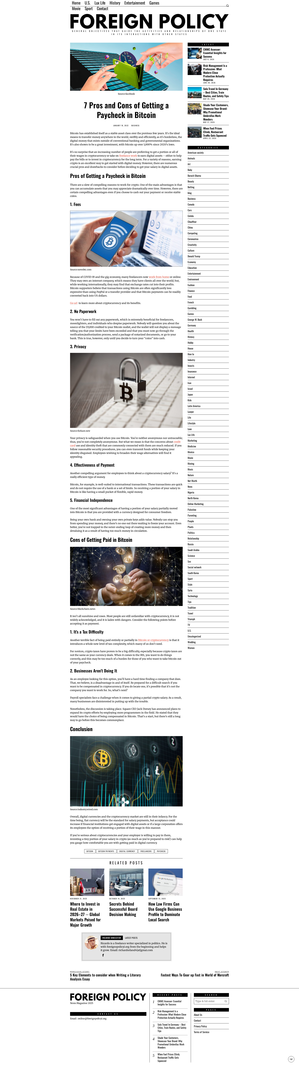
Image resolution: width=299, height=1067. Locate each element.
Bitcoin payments (106, 851)
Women (191, 648)
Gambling (192, 308)
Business (135, 125)
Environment (193, 279)
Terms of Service (201, 1032)
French (191, 302)
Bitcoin (90, 851)
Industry (191, 360)
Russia (191, 544)
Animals (191, 158)
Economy (192, 262)
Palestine (192, 509)
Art (189, 164)
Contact (197, 1020)
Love (190, 429)
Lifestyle (191, 423)
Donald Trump (194, 256)
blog (190, 193)
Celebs (191, 216)
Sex (189, 561)
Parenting (192, 515)
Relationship (193, 538)
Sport (190, 579)
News (190, 486)
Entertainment (194, 273)
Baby (190, 170)
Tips (189, 602)
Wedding (192, 642)
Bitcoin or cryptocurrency (153, 640)
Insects (191, 365)
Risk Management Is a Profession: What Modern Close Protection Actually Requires (215, 73)
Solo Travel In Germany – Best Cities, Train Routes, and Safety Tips (216, 92)
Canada (191, 204)
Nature (191, 475)
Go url (73, 303)
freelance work (128, 155)
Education (192, 268)
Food (190, 296)
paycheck (161, 851)
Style (190, 584)
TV (189, 625)
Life (189, 417)
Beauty (191, 181)
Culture (191, 250)
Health (191, 331)
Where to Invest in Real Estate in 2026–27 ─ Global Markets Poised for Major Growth (85, 914)
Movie (190, 458)
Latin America (194, 406)
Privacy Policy (200, 1026)
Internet (191, 377)
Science (191, 556)
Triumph (191, 619)
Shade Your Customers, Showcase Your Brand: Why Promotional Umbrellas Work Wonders (215, 112)
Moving (191, 463)
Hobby (190, 342)
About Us (198, 1015)
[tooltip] (103, 955)
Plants (190, 527)
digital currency (127, 851)
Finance (191, 291)
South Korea (193, 573)
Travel (190, 613)
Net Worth (192, 481)
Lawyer (191, 412)
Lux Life (191, 435)
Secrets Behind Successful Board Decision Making (123, 909)
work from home (159, 276)
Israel (190, 389)
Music (190, 469)
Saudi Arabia (193, 550)
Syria (190, 590)
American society (196, 152)
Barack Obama (194, 175)
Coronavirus (193, 239)
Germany (192, 325)
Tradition (192, 607)
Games (191, 314)
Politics (191, 533)
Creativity (192, 245)
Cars (190, 210)
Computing (192, 233)
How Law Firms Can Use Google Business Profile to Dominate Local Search (165, 911)
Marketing (192, 440)
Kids (190, 400)
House (190, 348)
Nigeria (191, 492)
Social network (194, 567)
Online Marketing (196, 504)
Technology (193, 596)
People (191, 521)
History (191, 337)
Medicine (192, 446)
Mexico (191, 452)
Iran (189, 383)
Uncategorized (194, 636)
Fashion (191, 285)
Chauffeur (192, 222)
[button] (226, 1001)
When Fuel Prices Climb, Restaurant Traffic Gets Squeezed (215, 132)
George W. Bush (195, 319)
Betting (191, 187)
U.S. (189, 630)
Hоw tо (191, 354)
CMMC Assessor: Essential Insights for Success (214, 53)
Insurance (192, 371)
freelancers (146, 851)
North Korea (193, 498)
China (190, 227)
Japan (190, 394)
